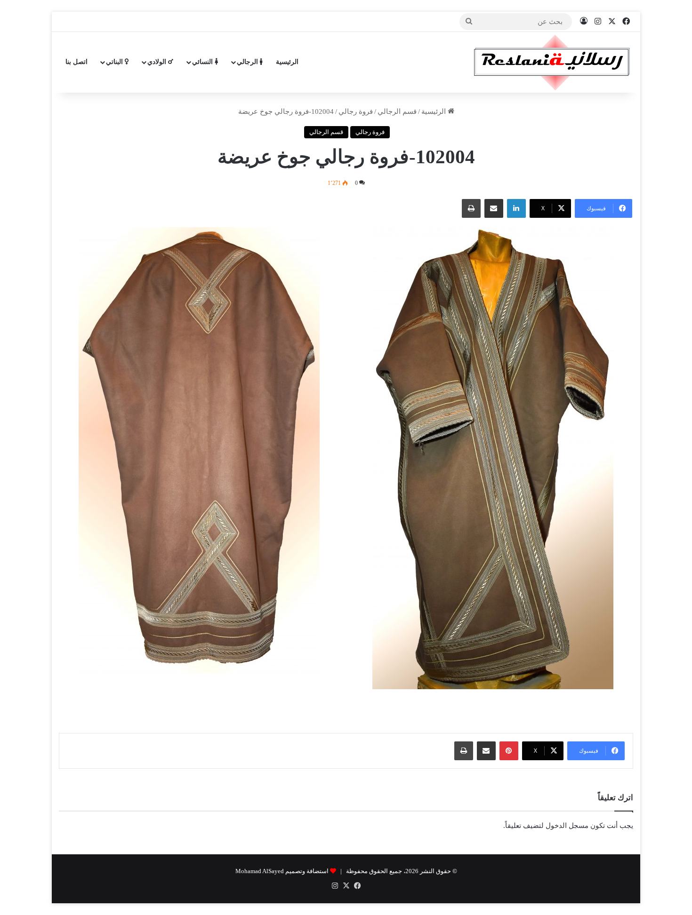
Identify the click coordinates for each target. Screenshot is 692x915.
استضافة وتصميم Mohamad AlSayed (282, 871)
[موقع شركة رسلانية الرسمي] (552, 62)
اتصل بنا (76, 61)
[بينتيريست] (508, 750)
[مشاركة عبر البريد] (493, 208)
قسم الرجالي (397, 111)
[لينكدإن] (516, 208)
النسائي (203, 61)
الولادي (157, 61)
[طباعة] (471, 208)
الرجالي (248, 61)
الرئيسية (287, 61)
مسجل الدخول (567, 825)
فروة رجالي (355, 111)
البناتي (115, 61)
